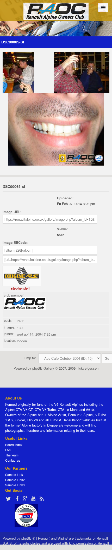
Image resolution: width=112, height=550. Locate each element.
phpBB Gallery (43, 368)
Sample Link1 (15, 474)
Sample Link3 (15, 485)
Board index (13, 444)
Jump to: (29, 357)
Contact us (12, 460)
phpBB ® (28, 538)
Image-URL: (12, 211)
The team (11, 455)
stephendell (20, 288)
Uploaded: (65, 197)
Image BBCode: (15, 242)
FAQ (8, 450)
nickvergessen (87, 368)
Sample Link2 (15, 479)
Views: (62, 228)
